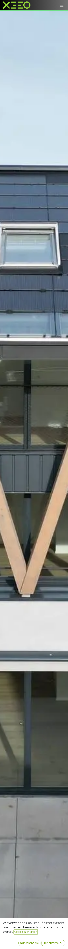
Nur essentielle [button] (29, 943)
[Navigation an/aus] (61, 5)
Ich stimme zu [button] (53, 943)
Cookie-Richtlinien (25, 931)
